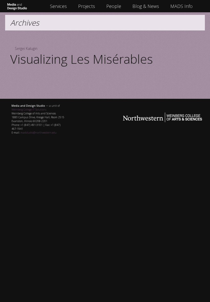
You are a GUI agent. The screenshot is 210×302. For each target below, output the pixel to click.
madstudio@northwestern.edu (38, 132)
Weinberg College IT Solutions (29, 109)
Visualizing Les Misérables (81, 59)
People (113, 6)
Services (58, 6)
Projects (86, 6)
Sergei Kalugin (26, 48)
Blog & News (145, 6)
